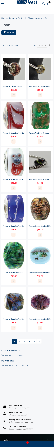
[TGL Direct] (27, 2)
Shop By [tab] (10, 32)
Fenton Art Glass (25, 18)
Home (4, 18)
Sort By (33, 45)
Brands (12, 18)
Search (43, 3)
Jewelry (38, 18)
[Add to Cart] (13, 95)
